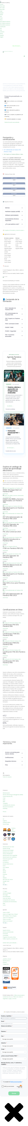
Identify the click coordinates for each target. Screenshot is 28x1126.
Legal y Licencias (12, 998)
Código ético (6, 964)
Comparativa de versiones (9, 805)
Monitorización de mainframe (10, 857)
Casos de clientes (7, 898)
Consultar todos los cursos (11, 450)
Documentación (6, 896)
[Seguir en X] (15, 1003)
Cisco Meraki (6, 867)
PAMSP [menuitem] (1, 13)
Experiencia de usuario (8, 852)
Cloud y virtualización (8, 853)
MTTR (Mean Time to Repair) (9, 916)
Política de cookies (17, 997)
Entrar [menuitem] (1, 33)
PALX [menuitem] (1, 19)
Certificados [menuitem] (3, 26)
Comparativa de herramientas (10, 901)
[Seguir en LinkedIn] (18, 1003)
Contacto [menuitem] (2, 31)
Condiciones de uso (7, 997)
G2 (3, 819)
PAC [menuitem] (1, 16)
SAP (4, 876)
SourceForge (6, 824)
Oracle (4, 872)
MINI (4, 801)
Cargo (3, 1049)
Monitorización (6, 793)
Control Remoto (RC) (8, 796)
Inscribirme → (10, 406)
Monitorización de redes (8, 846)
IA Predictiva (6, 862)
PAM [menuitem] (1, 11)
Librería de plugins (7, 893)
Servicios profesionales (8, 932)
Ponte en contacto (7, 777)
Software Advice (6, 822)
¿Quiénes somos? (7, 959)
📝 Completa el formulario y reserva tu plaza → (14, 230)
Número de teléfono (6, 1026)
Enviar (14, 1093)
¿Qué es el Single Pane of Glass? (10, 914)
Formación (5, 933)
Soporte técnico (6, 930)
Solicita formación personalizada (12, 122)
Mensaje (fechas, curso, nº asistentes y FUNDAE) (11, 1063)
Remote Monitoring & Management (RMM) (13, 794)
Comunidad (5, 935)
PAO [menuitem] (5, 21)
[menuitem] (2, 35)
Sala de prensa (6, 960)
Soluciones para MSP (8, 859)
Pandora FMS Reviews (13, 829)
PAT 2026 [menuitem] (2, 7)
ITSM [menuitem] (1, 18)
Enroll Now (5, 493)
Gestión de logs (6, 848)
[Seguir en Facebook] (12, 1003)
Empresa (4, 1031)
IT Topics (5, 891)
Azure (4, 865)
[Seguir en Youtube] (21, 1003)
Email (3, 1021)
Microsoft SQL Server (8, 879)
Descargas (5, 894)
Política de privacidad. (16, 1081)
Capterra (5, 820)
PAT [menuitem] (5, 23)
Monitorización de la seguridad (10, 855)
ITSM (4, 798)
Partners (5, 962)
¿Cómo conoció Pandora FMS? (9, 1056)
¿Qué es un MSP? (7, 919)
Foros (4, 905)
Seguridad (5, 998)
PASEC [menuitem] (1, 14)
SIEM (4, 800)
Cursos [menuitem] (1, 4)
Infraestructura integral (8, 850)
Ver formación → (11, 447)
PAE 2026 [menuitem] (2, 9)
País (2, 1036)
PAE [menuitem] (5, 25)
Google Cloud (6, 881)
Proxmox (5, 874)
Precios (4, 811)
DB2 (4, 883)
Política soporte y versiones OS (10, 939)
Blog (4, 903)
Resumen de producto (8, 806)
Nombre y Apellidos (6, 1016)
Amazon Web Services (8, 864)
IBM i (4, 869)
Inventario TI (6, 860)
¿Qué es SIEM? (6, 912)
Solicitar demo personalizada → (10, 942)
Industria (4, 1043)
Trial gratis (5, 803)
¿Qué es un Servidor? (8, 921)
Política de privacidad (19, 995)
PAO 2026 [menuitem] (2, 6)
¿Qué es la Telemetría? (8, 917)
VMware (5, 877)
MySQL (4, 871)
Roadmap (5, 808)
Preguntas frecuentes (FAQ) (9, 937)
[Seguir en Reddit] (24, 1003)
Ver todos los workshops (10, 409)
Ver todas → (5, 884)
